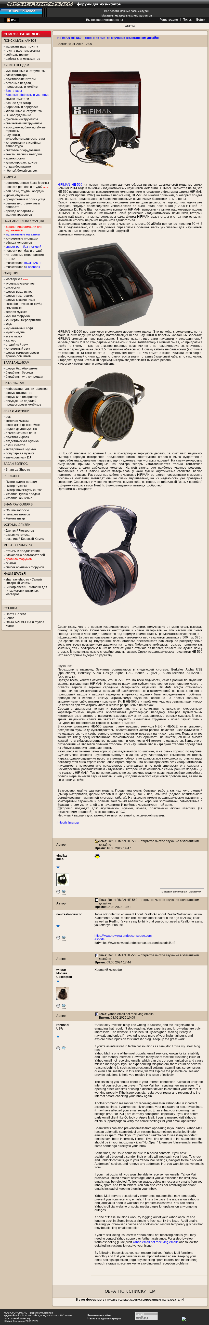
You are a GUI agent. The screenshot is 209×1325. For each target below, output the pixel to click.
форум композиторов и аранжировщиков (22, 354)
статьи (10, 259)
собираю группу (17, 54)
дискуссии (13, 287)
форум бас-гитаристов (22, 397)
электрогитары (16, 75)
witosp (61, 970)
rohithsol (62, 1025)
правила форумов (19, 559)
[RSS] (11, 21)
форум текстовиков (19, 295)
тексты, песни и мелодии (24, 154)
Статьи (130, 26)
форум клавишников (20, 300)
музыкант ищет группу (22, 46)
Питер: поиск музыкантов (24, 490)
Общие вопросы (17, 510)
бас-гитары (14, 91)
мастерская (14, 279)
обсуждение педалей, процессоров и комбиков (23, 402)
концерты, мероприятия (23, 320)
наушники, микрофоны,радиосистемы (25, 136)
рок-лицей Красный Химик (25, 539)
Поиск (187, 19)
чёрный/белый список (21, 170)
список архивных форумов (25, 567)
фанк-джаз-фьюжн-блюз (23, 425)
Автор (61, 844)
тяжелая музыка (17, 421)
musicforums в (23, 267)
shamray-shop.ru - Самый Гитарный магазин (24, 581)
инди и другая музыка (21, 429)
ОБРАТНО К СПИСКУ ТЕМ (130, 1291)
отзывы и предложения (23, 551)
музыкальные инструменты (25, 71)
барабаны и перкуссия (22, 107)
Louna (10, 618)
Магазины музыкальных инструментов (126, 15)
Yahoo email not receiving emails (155, 1242)
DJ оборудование (18, 115)
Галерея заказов (18, 514)
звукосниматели (17, 99)
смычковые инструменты (24, 123)
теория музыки (16, 312)
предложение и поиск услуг (25, 199)
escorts (99, 939)
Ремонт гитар (15, 518)
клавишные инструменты (24, 111)
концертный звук (18, 348)
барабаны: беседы (19, 372)
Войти (200, 19)
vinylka (61, 855)
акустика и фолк (17, 437)
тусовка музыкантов (20, 283)
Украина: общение (19, 498)
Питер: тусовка (16, 486)
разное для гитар (18, 103)
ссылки (11, 563)
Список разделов (22, 34)
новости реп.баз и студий (24, 250)
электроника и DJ (18, 457)
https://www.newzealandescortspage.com (123, 935)
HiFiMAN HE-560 (70, 184)
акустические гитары (21, 79)
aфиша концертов (19, 242)
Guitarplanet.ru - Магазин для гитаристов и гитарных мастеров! (26, 590)
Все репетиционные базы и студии (126, 10)
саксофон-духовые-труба (24, 304)
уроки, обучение (17, 195)
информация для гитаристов (26, 389)
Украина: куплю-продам (23, 494)
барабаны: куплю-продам (24, 376)
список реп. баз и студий (23, 246)
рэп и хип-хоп (15, 445)
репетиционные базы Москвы (27, 183)
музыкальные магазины (23, 234)
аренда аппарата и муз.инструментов (20, 212)
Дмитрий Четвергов (20, 530)
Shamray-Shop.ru (18, 469)
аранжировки (15, 158)
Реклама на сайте (99, 1315)
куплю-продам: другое (21, 162)
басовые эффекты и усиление (27, 95)
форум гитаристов (19, 393)
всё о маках (14, 336)
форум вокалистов (19, 291)
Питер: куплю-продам (21, 482)
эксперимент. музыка (21, 449)
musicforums (24, 263)
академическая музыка (22, 441)
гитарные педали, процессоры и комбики (22, 84)
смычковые (14, 308)
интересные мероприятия (25, 255)
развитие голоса (18, 535)
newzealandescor (69, 914)
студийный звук (17, 344)
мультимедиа (15, 332)
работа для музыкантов (23, 59)
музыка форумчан (19, 316)
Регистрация (169, 19)
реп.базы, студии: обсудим (25, 191)
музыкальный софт (19, 328)
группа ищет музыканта (23, 50)
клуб (9, 324)
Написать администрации (104, 1318)
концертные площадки (22, 238)
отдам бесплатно (18, 166)
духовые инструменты (22, 119)
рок (8, 417)
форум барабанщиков (21, 368)
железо (11, 340)
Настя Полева (16, 614)
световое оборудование (23, 150)
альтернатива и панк (21, 433)
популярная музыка (20, 453)
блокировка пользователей (25, 555)
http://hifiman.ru (68, 822)
